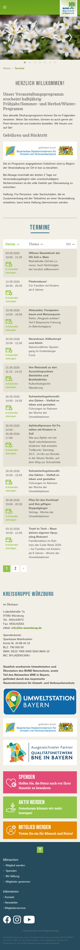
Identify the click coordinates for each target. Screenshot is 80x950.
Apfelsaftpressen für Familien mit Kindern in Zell (45, 429)
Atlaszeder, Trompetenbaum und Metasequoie (44, 312)
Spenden (11, 870)
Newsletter (11, 902)
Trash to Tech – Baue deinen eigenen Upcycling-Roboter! (43, 532)
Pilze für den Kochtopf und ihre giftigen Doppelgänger (43, 504)
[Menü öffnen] (5, 7)
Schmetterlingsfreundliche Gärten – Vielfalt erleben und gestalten (44, 400)
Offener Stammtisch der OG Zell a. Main (44, 255)
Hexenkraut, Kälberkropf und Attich (45, 340)
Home (6, 68)
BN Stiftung (12, 876)
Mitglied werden (15, 865)
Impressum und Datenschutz (40, 930)
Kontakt (9, 897)
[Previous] (9, 37)
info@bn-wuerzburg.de (26, 627)
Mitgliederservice (15, 907)
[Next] (70, 37)
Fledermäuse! (38, 281)
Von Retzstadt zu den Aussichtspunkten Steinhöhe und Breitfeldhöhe (43, 373)
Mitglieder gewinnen (17, 881)
